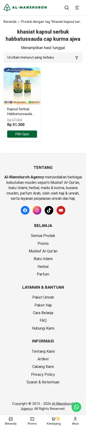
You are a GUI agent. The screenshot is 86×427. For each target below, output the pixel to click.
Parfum (43, 274)
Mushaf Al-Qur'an (43, 251)
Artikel (43, 359)
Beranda (10, 22)
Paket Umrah (43, 297)
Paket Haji (43, 305)
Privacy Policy (43, 374)
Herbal (43, 266)
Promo (43, 243)
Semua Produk (43, 235)
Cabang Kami (43, 366)
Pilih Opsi (22, 134)
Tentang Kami (43, 351)
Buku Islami (43, 258)
